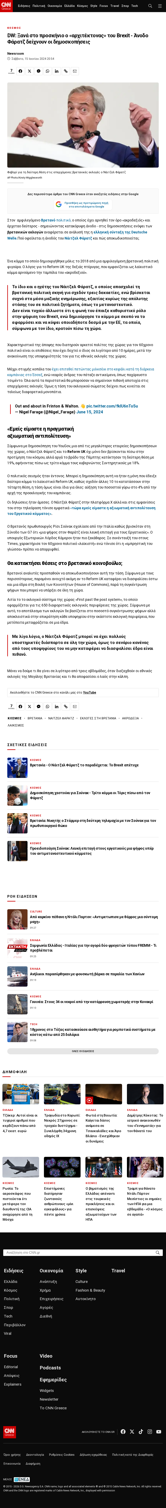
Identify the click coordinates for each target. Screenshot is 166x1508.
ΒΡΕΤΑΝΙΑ (35, 718)
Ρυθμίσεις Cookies (61, 1455)
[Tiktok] (140, 1431)
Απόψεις (12, 1375)
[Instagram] (149, 1431)
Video (46, 1356)
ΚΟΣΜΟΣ (14, 27)
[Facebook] (123, 1431)
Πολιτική (39, 6)
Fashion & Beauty (90, 1290)
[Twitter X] (132, 1431)
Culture (82, 1281)
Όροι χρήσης (12, 1455)
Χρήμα (45, 1290)
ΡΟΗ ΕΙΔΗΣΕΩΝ (22, 896)
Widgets (47, 1390)
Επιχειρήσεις (52, 1298)
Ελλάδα (69, 6)
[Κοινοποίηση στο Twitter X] (30, 71)
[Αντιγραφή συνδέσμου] (66, 71)
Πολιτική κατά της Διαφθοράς (132, 1455)
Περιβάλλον (15, 1325)
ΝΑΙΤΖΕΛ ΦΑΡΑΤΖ (61, 718)
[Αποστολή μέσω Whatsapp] (48, 71)
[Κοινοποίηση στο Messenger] (38, 71)
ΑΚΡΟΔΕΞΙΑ (130, 718)
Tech (134, 6)
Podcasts (50, 1368)
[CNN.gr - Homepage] (6, 6)
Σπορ (125, 6)
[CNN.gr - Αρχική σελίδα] (9, 1432)
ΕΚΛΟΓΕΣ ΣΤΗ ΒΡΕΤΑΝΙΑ (98, 718)
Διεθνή (46, 1316)
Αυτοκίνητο (86, 1298)
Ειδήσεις (24, 6)
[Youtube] (158, 1431)
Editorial (11, 1367)
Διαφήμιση (33, 1463)
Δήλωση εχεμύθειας (93, 1455)
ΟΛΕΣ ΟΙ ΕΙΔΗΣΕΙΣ (83, 1051)
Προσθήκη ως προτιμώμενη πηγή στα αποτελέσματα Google (86, 204)
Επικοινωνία (12, 1463)
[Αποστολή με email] (75, 71)
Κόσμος (82, 6)
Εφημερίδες (53, 1380)
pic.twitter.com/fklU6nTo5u (112, 406)
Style (93, 6)
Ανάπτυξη (48, 1281)
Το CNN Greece (53, 1408)
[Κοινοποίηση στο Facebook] (20, 71)
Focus (104, 6)
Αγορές (46, 1307)
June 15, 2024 (89, 412)
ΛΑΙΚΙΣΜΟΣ (16, 725)
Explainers (12, 1384)
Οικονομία (55, 6)
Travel (114, 6)
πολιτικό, (56, 220)
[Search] (157, 1252)
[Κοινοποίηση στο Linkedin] (57, 71)
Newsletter (49, 1399)
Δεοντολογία (35, 1455)
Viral (7, 1333)
